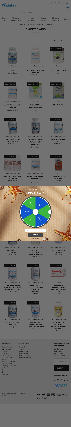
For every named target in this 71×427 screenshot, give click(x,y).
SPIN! (35, 235)
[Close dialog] (69, 188)
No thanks (35, 238)
